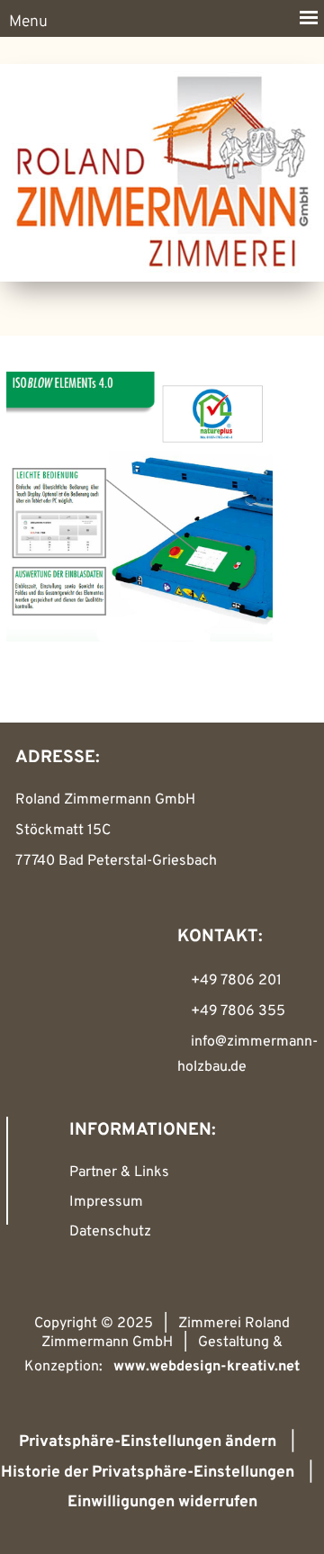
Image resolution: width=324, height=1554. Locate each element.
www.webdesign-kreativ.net (206, 1367)
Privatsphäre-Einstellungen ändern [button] (147, 1442)
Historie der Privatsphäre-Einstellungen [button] (147, 1472)
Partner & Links (119, 1172)
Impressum (106, 1202)
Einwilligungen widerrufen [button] (162, 1502)
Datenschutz (110, 1232)
